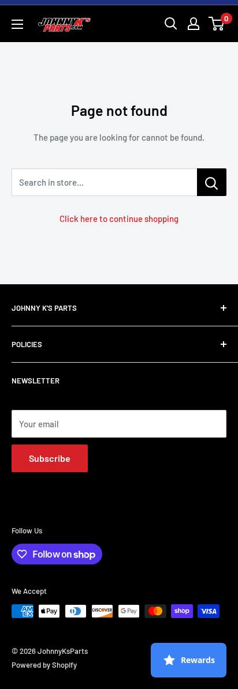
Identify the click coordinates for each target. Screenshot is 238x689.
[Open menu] (17, 24)
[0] (217, 24)
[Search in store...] (211, 182)
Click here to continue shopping (119, 218)
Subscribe (49, 458)
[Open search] (171, 23)
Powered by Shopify (44, 664)
